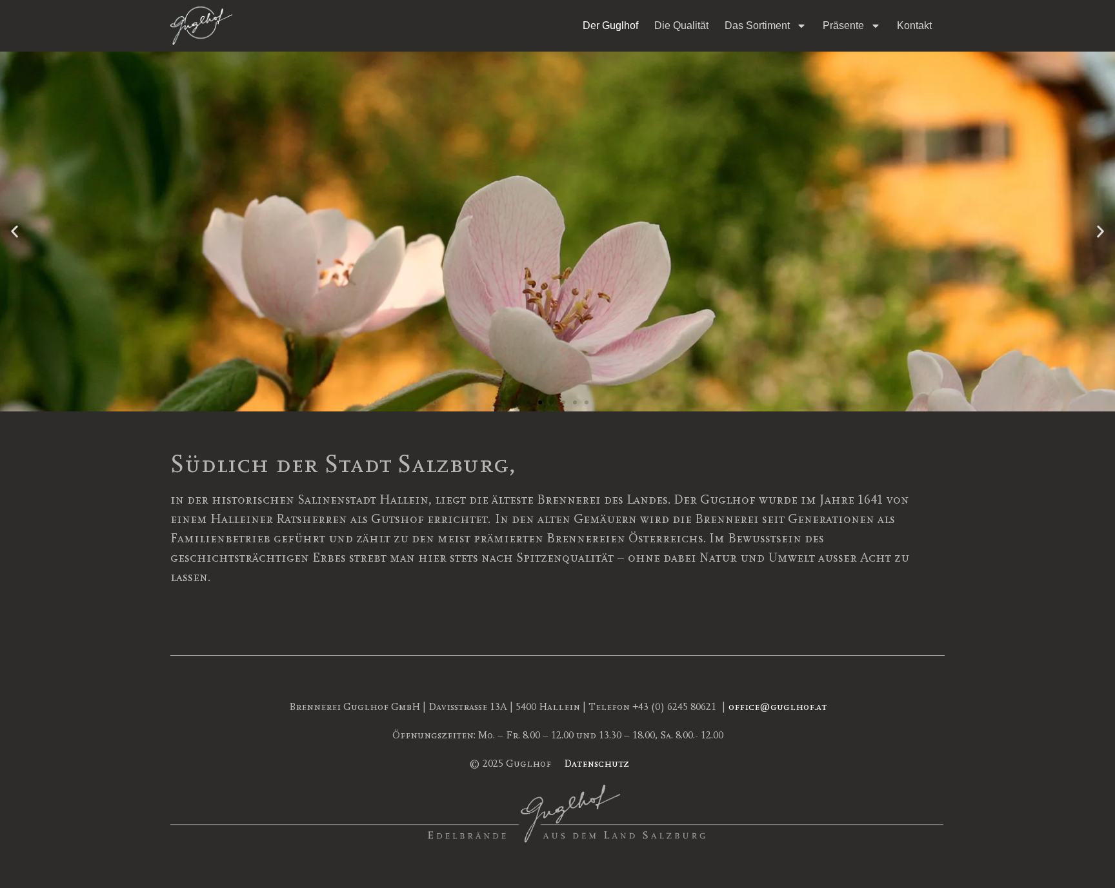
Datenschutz (596, 763)
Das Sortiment (757, 25)
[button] (14, 231)
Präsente (843, 25)
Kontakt (914, 25)
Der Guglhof (610, 25)
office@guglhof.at (777, 707)
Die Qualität (681, 25)
